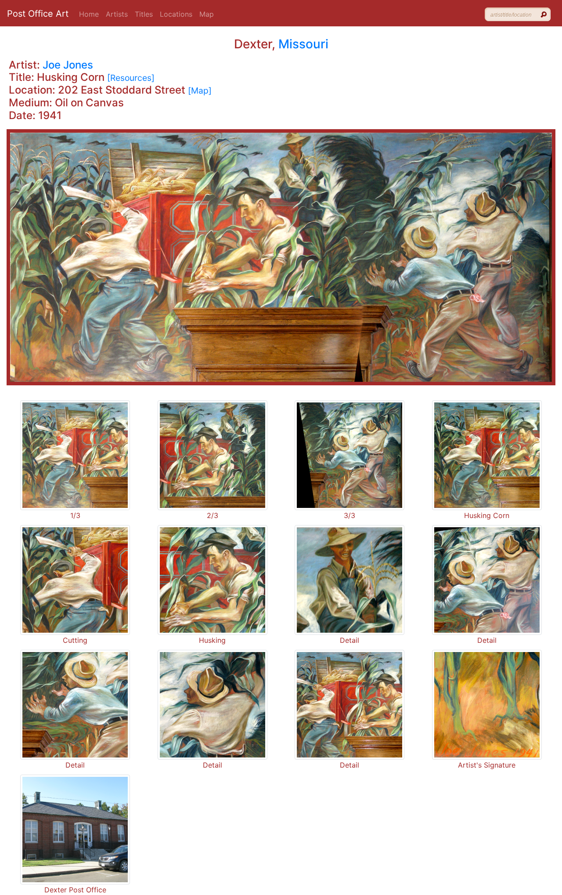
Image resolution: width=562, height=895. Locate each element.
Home (89, 14)
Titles (144, 14)
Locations (176, 14)
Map (206, 14)
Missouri (303, 43)
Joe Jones (68, 64)
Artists (117, 14)
